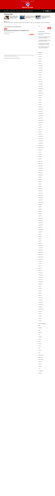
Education (40, 339)
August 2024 (40, 95)
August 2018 (40, 259)
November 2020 (41, 197)
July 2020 (40, 206)
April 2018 (40, 268)
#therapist (6, 22)
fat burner (40, 343)
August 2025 (40, 70)
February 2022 (41, 163)
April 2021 (40, 186)
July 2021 (40, 179)
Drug (39, 334)
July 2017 (40, 286)
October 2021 (40, 172)
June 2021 (40, 181)
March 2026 (40, 63)
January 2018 (40, 272)
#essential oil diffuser (22, 22)
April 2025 (40, 79)
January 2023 (40, 138)
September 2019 (41, 229)
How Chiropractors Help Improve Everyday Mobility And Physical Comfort (14, 17)
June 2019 (40, 236)
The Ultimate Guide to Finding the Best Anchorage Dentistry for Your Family (30, 17)
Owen (6, 32)
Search (40, 26)
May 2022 (40, 156)
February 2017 (41, 297)
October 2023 (40, 118)
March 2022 (40, 161)
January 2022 (40, 165)
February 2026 (41, 65)
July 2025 (40, 72)
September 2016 (41, 309)
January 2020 (40, 220)
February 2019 (41, 245)
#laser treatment (11, 22)
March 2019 (40, 243)
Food (39, 348)
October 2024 (40, 90)
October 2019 (40, 227)
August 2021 (40, 177)
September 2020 (41, 202)
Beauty (40, 325)
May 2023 (40, 129)
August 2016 (40, 311)
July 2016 (40, 313)
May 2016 (40, 318)
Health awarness (41, 359)
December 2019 (41, 222)
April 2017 (40, 293)
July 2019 (40, 234)
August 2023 (40, 122)
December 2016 (41, 302)
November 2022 (41, 143)
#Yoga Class (28, 22)
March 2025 (40, 81)
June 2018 (40, 263)
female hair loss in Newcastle (15, 58)
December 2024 (41, 88)
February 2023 (41, 136)
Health (39, 352)
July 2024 (40, 97)
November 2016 (41, 304)
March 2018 (40, 270)
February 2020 (41, 218)
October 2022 (40, 145)
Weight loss (40, 373)
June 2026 (40, 56)
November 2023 (41, 115)
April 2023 (40, 131)
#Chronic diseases (38, 22)
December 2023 (41, 113)
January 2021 (40, 193)
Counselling (40, 327)
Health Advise (40, 357)
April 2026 (40, 61)
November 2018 (41, 252)
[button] (50, 14)
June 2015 (40, 320)
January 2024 (40, 111)
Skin (39, 368)
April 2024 (40, 104)
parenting (40, 366)
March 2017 (40, 295)
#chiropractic (16, 22)
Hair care (40, 350)
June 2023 (40, 127)
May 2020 (40, 211)
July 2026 (40, 54)
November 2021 (41, 170)
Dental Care (40, 332)
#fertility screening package (45, 22)
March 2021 (40, 188)
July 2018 (40, 261)
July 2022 (40, 152)
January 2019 (40, 247)
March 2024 (40, 106)
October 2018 (40, 254)
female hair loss (8, 58)
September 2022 (41, 147)
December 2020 (41, 195)
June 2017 (40, 288)
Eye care (40, 341)
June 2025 (40, 74)
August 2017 (40, 284)
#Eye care (32, 22)
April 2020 (40, 213)
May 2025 (40, 77)
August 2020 (40, 204)
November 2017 (41, 277)
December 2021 (41, 168)
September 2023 (41, 120)
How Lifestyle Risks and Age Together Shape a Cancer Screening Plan (45, 17)
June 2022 (40, 154)
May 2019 (40, 238)
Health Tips (40, 364)
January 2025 (40, 86)
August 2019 (40, 231)
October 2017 (40, 279)
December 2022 (41, 140)
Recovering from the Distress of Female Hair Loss (16, 30)
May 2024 (40, 102)
